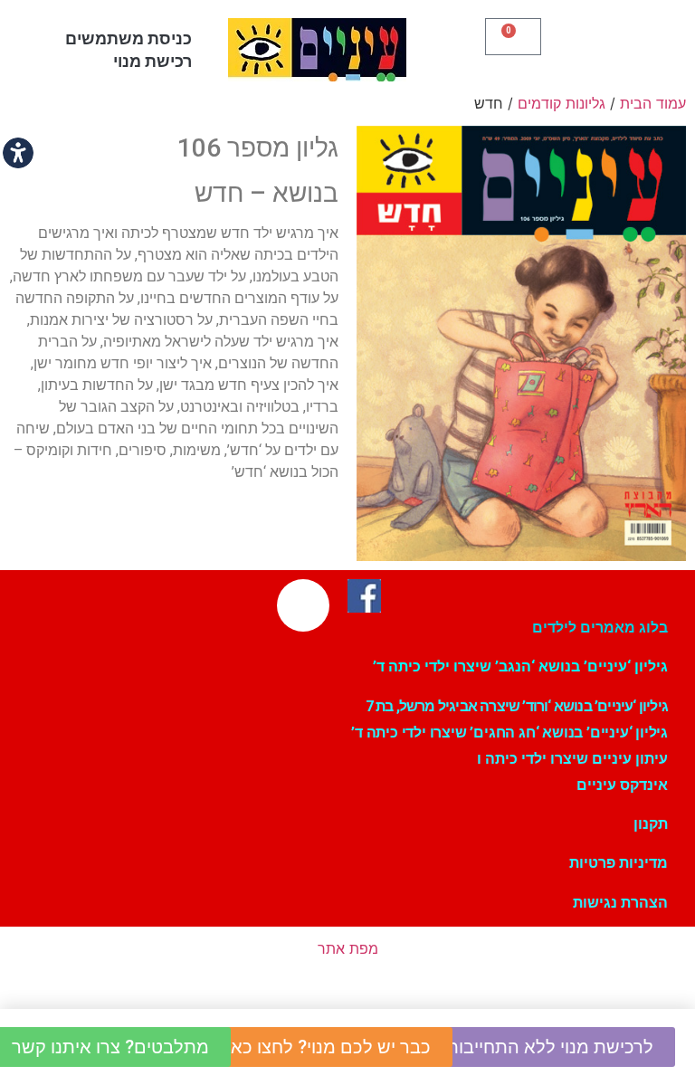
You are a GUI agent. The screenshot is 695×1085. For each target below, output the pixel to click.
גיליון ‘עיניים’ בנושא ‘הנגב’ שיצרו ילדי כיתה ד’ (520, 666)
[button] (617, 45)
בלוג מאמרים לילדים (600, 627)
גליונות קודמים (561, 103)
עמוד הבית (653, 103)
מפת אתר (348, 948)
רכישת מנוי (152, 61)
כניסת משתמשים (128, 38)
